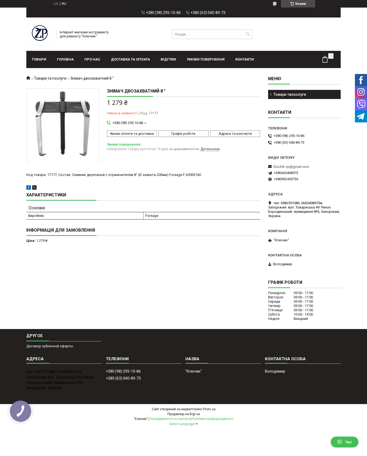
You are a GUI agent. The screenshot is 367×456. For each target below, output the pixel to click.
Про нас (92, 59)
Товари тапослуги (290, 94)
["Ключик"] (39, 34)
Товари (39, 59)
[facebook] (28, 188)
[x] (34, 188)
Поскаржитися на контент (170, 419)
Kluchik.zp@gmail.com (291, 167)
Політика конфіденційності (212, 419)
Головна (65, 59)
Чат (348, 442)
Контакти (244, 59)
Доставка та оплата (130, 59)
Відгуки (168, 59)
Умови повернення (206, 59)
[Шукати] (248, 34)
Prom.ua (209, 409)
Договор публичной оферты (49, 346)
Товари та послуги (50, 78)
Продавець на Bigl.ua (183, 414)
